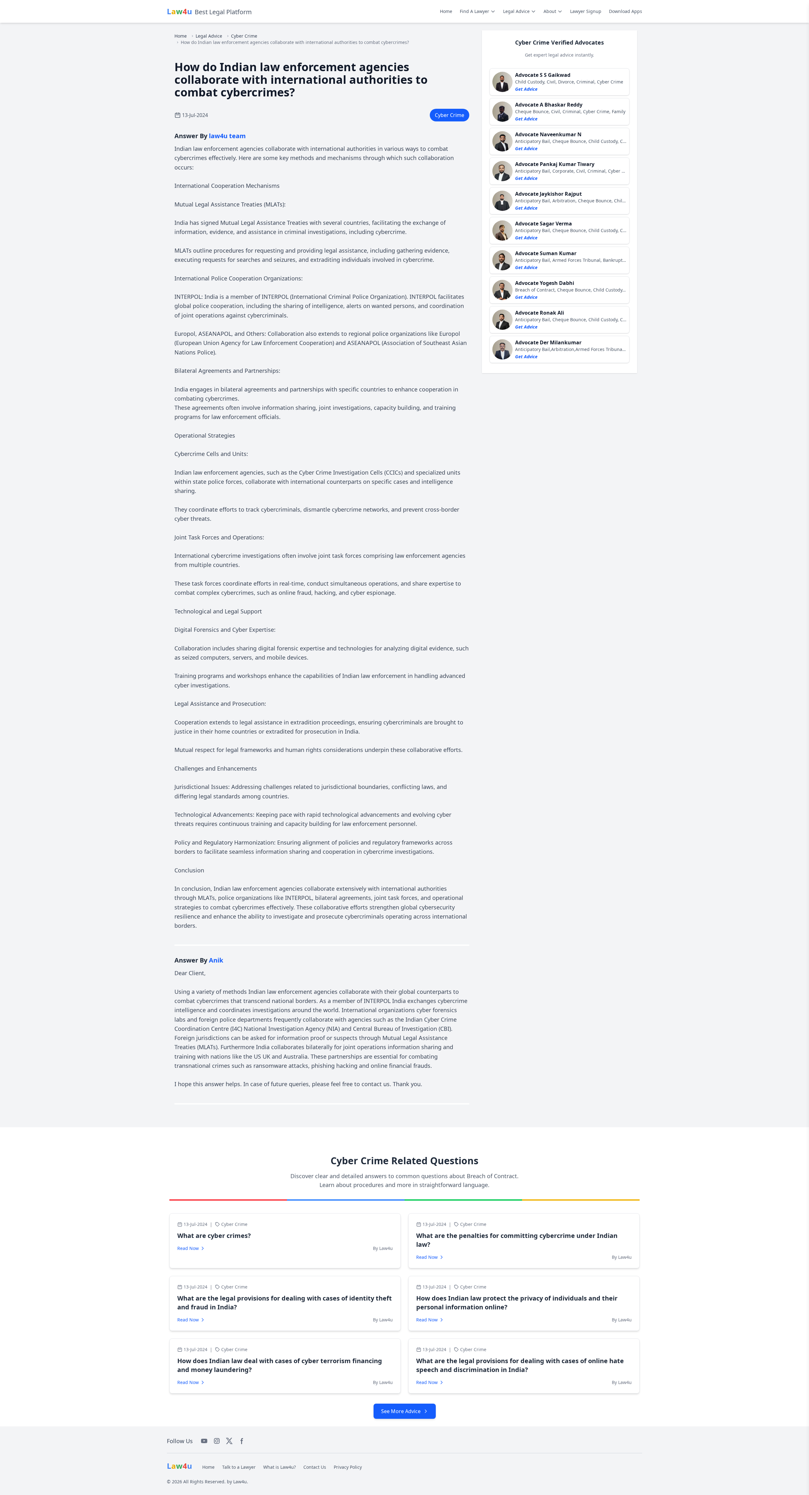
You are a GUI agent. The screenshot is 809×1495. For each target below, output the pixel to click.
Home (446, 11)
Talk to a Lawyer (239, 1467)
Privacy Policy (348, 1467)
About (550, 11)
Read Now (188, 1248)
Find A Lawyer (474, 11)
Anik (216, 960)
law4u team (227, 136)
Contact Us (314, 1467)
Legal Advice (516, 11)
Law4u (240, 1482)
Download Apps (625, 11)
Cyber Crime (244, 36)
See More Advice (401, 1411)
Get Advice (526, 89)
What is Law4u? (279, 1467)
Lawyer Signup (585, 11)
